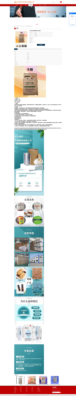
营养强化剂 (38, 388)
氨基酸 (32, 387)
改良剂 (26, 388)
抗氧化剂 (21, 387)
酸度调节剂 (15, 388)
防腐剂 (38, 387)
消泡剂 (20, 388)
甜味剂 (15, 387)
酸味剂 (26, 387)
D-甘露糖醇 (20, 384)
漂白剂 (32, 388)
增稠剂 (15, 392)
